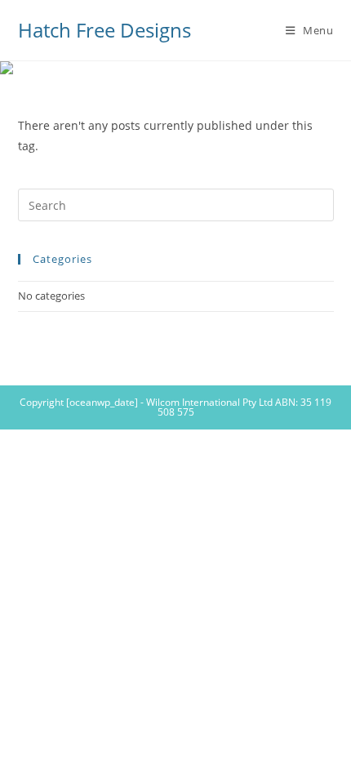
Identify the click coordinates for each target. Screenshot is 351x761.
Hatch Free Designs (104, 29)
